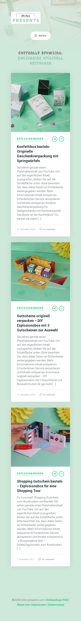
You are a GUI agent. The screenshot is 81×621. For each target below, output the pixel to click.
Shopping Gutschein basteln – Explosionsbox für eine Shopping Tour (40, 486)
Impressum (38, 604)
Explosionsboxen (30, 139)
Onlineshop (53, 600)
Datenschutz (56, 604)
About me (23, 604)
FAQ (65, 600)
